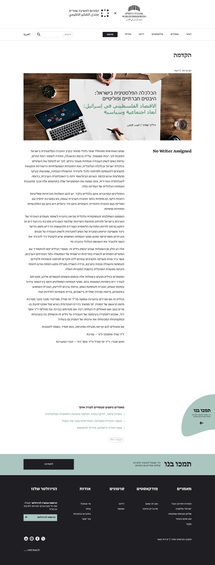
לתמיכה (48, 464)
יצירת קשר (163, 539)
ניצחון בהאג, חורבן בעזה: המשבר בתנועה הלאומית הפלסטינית (83, 414)
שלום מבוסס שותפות (179, 514)
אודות (128, 34)
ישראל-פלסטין (183, 509)
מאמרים (175, 34)
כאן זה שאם (151, 504)
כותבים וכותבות (82, 514)
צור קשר (86, 519)
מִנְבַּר (188, 524)
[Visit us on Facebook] (37, 540)
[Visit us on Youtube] (26, 540)
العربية (27, 34)
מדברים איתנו (150, 509)
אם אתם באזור (183, 519)
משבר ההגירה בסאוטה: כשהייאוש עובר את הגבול (92, 421)
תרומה (110, 34)
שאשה (121, 509)
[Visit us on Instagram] (31, 540)
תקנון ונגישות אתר (181, 539)
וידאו (141, 34)
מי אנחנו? (86, 504)
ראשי (188, 34)
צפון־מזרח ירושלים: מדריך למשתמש (99, 428)
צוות (88, 509)
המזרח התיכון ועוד (181, 504)
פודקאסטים (157, 34)
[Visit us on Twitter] (43, 540)
